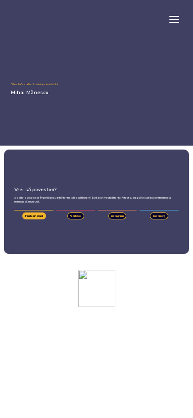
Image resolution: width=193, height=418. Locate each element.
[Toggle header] (174, 19)
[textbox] (96, 18)
